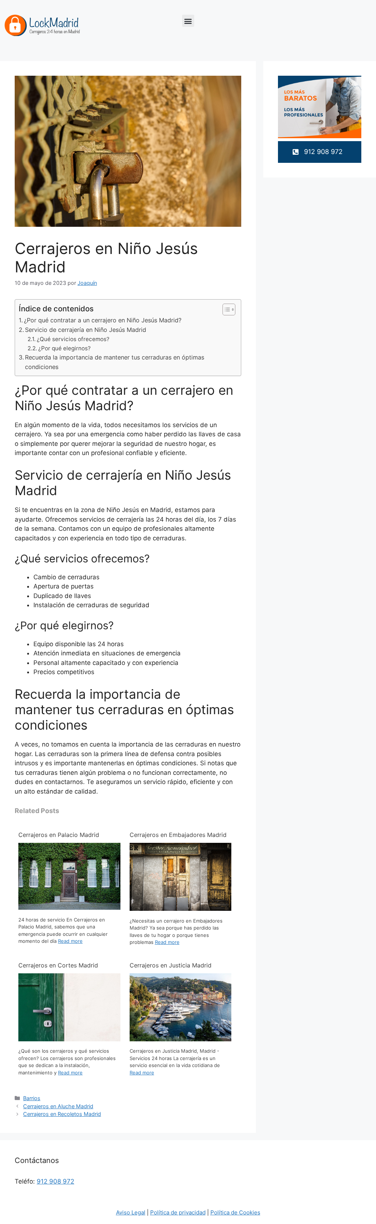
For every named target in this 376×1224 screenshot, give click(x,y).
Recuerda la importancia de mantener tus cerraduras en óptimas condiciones (114, 362)
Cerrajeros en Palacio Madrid (58, 834)
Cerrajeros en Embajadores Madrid (178, 834)
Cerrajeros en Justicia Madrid (171, 965)
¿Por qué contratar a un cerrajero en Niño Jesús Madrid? (102, 320)
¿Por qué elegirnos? (64, 348)
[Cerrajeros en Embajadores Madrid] (181, 908)
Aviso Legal (130, 1212)
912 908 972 (55, 1181)
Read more (70, 941)
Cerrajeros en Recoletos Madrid (62, 1114)
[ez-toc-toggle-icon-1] (225, 309)
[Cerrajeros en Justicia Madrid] (181, 1039)
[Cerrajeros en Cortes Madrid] (69, 1039)
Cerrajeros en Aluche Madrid (58, 1106)
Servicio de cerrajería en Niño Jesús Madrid (85, 329)
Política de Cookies (235, 1212)
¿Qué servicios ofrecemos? (73, 339)
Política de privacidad (178, 1212)
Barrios (31, 1098)
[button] (188, 21)
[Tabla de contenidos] (229, 309)
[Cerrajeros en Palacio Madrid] (69, 907)
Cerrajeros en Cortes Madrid (58, 965)
